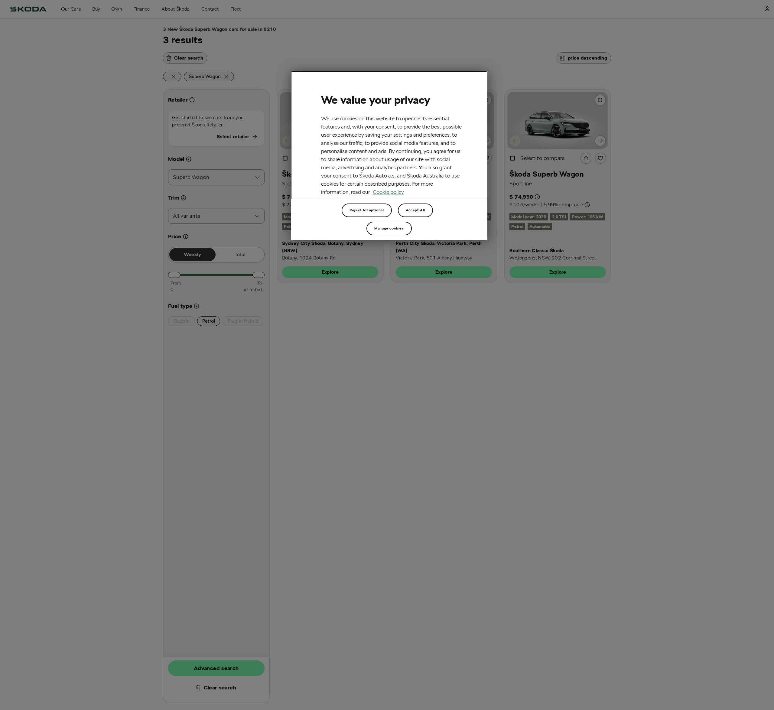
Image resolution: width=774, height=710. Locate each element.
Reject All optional (367, 210)
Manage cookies (389, 228)
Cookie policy (388, 192)
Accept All (415, 210)
